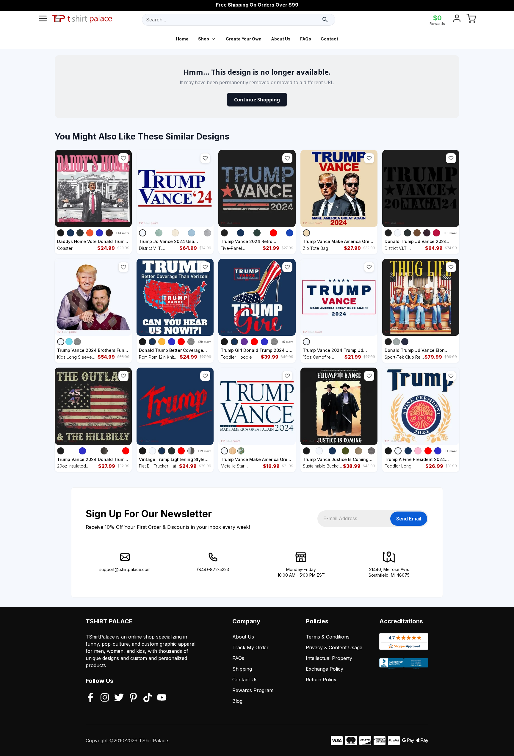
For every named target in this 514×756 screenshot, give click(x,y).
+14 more (122, 233)
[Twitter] (119, 698)
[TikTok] (147, 698)
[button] (123, 158)
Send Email (408, 519)
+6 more (287, 342)
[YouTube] (162, 698)
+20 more (204, 342)
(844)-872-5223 (213, 569)
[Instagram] (104, 698)
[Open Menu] (43, 19)
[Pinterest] (133, 698)
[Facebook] (90, 698)
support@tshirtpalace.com (125, 569)
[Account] (457, 19)
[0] (471, 19)
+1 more (451, 451)
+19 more (450, 233)
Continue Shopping (257, 99)
